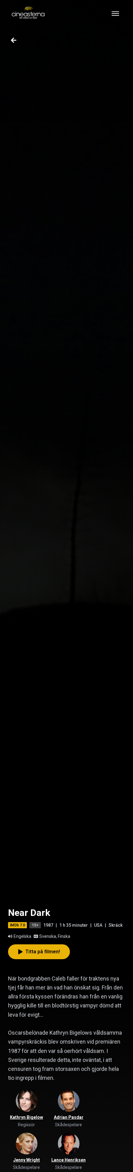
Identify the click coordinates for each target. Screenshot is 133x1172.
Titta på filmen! (42, 952)
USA (98, 925)
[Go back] (13, 40)
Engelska (22, 936)
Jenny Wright (26, 1159)
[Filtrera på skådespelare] (68, 1101)
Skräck (115, 925)
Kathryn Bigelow (26, 1117)
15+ (35, 925)
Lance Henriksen (68, 1159)
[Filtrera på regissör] (26, 1101)
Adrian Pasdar (69, 1117)
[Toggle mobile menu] (115, 13)
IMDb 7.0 (17, 925)
